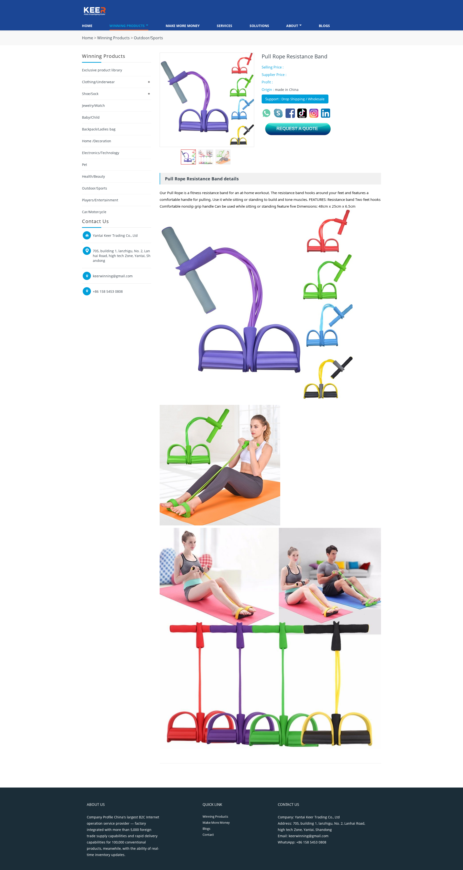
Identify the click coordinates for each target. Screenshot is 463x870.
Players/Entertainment (100, 200)
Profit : (267, 82)
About (292, 25)
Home (87, 25)
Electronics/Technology (100, 152)
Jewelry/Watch (93, 105)
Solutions (259, 25)
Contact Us (288, 804)
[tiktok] (303, 116)
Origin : (268, 89)
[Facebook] (291, 116)
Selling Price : (273, 67)
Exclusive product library (102, 70)
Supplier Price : (274, 74)
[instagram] (315, 116)
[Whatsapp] (267, 116)
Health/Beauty (93, 176)
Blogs (324, 25)
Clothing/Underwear (98, 82)
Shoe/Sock (90, 93)
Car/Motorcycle (94, 212)
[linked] (326, 116)
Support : (273, 98)
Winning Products (127, 25)
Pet (84, 164)
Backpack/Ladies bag (99, 129)
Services (224, 25)
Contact (208, 834)
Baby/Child (91, 117)
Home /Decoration (96, 141)
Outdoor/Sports (148, 38)
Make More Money (183, 25)
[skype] (279, 116)
